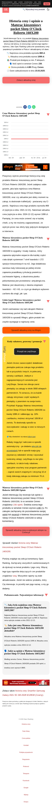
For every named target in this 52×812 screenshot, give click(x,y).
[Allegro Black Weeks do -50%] (26, 167)
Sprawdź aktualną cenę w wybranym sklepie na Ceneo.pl (26, 531)
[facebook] (25, 107)
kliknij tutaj (31, 437)
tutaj (15, 576)
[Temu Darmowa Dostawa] (26, 682)
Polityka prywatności (26, 752)
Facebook (26, 780)
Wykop (26, 795)
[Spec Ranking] (5, 9)
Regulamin (26, 759)
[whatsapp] (34, 107)
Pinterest (26, 766)
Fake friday (26, 731)
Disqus (26, 802)
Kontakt (26, 745)
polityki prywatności (32, 5)
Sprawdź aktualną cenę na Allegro (26, 330)
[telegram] (29, 107)
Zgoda (47, 4)
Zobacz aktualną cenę (26, 80)
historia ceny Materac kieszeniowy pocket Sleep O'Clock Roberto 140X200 (21, 547)
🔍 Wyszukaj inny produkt (34, 9)
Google (26, 788)
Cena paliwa (26, 738)
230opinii (17, 505)
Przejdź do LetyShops (26, 351)
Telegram (26, 773)
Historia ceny (26, 724)
